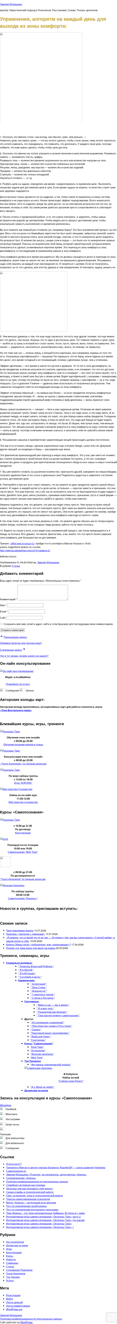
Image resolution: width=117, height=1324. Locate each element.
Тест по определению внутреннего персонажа (32, 1209)
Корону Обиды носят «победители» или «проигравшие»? (38, 944)
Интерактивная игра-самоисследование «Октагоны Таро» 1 (40, 1227)
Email (4, 611)
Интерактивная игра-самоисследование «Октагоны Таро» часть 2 (43, 1216)
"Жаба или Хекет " (40, 1036)
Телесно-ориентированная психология (28, 1199)
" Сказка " (35, 1029)
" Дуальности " (38, 991)
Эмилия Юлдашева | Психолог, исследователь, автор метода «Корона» (46, 1174)
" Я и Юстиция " (27, 973)
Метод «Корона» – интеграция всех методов (31, 1202)
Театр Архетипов (15, 1273)
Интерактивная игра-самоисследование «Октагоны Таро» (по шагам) (45, 1220)
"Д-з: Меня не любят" (42, 1087)
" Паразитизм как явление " (52, 1012)
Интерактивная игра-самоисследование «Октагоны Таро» (39, 1223)
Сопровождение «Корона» (21, 1178)
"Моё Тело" (36, 1057)
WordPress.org (14, 1309)
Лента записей (14, 1302)
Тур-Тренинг (13, 1277)
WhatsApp (5, 1105)
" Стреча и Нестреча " (42, 998)
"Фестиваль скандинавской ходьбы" (50, 1064)
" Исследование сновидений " (47, 1022)
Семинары (12, 1263)
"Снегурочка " (38, 1040)
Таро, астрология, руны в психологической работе (34, 1195)
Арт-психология (15, 1242)
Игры (9, 1249)
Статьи (16, 566)
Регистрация (13, 1295)
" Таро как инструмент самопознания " (58, 1015)
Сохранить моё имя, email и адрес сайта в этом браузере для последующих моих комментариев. (58, 624)
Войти (9, 1299)
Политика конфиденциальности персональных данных (37, 1181)
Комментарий (8, 599)
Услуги (10, 1280)
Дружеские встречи (17, 1245)
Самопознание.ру (16, 1171)
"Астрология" (37, 1050)
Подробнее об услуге (18, 684)
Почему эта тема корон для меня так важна (30, 948)
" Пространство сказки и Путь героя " (51, 1026)
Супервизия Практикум (19, 1270)
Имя (3, 605)
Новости (11, 1259)
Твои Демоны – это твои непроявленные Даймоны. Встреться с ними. (45, 1213)
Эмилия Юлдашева (11, 4)
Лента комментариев (18, 1306)
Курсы (9, 1256)
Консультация (14, 1252)
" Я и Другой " (26, 970)
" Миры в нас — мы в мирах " (53, 1005)
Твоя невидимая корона (19, 930)
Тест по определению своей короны (26, 1206)
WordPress (26, 1322)
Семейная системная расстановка (25, 1185)
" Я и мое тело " (45, 1008)
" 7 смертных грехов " (42, 994)
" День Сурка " (38, 987)
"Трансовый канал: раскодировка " (50, 1033)
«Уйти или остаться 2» (22, 543)
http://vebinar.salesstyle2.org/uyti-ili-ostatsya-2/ (25, 550)
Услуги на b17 (14, 1164)
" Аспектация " (38, 984)
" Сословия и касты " (30, 977)
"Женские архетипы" (42, 1054)
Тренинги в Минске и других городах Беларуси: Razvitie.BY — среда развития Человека (55, 1167)
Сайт (3, 617)
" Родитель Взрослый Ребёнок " (36, 966)
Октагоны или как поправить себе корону (29, 1188)
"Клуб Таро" (37, 1047)
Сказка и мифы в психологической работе (30, 1192)
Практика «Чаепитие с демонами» (25, 934)
